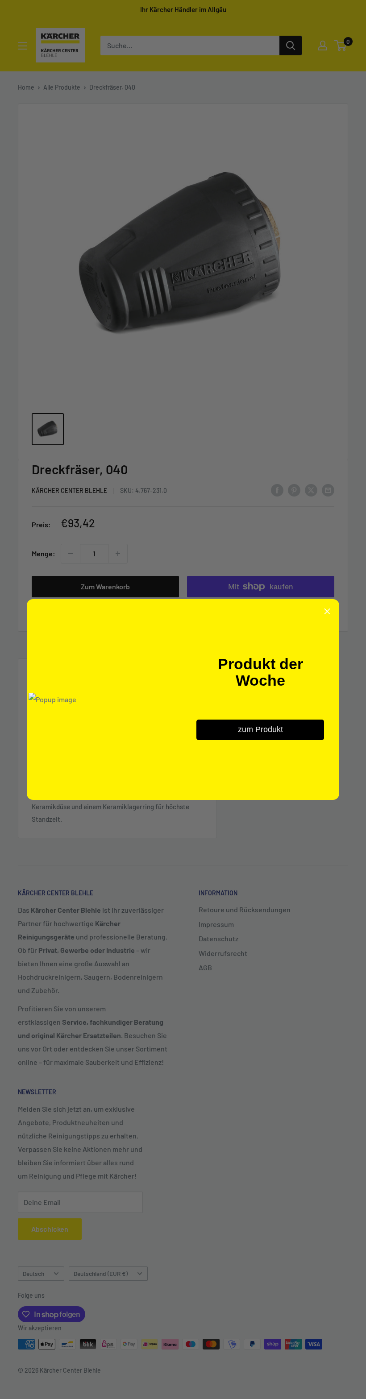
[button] (327, 611)
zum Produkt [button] (260, 729)
